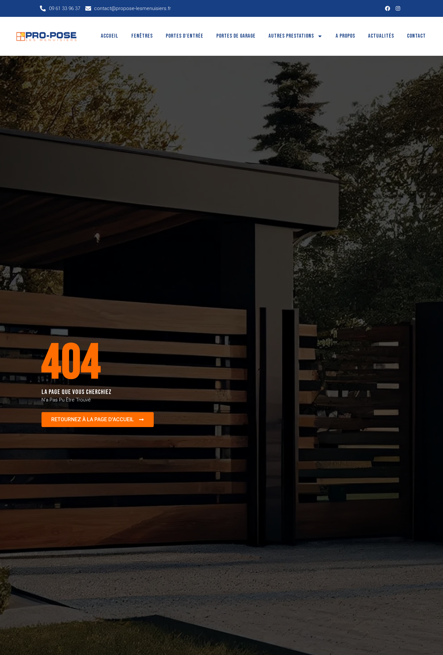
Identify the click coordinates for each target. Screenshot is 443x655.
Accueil (109, 36)
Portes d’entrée (184, 36)
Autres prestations (291, 36)
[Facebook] (387, 8)
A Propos (345, 36)
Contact (416, 36)
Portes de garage (236, 36)
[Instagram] (398, 8)
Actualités (381, 36)
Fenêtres (142, 36)
